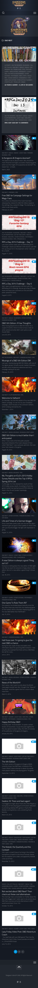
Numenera (17, 318)
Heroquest (22, 71)
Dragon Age (17, 837)
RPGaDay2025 (23, 120)
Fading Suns (17, 69)
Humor (11, 717)
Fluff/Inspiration (10, 118)
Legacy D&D (20, 118)
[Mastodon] (18, 8)
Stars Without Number (24, 80)
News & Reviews (12, 278)
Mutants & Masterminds (16, 73)
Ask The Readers (17, 65)
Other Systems (9, 120)
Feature (28, 69)
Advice (4, 884)
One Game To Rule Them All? (14, 603)
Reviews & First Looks (27, 432)
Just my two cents (19, 235)
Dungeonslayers (7, 886)
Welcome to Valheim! (11, 398)
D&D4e (22, 67)
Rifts (24, 76)
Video (30, 120)
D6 (11, 69)
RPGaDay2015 (21, 239)
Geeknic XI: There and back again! (16, 801)
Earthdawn (26, 837)
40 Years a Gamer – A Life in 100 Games (19, 85)
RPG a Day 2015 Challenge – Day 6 (17, 284)
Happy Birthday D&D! (11, 722)
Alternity (8, 65)
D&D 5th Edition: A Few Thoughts (16, 323)
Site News (5, 518)
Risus (29, 76)
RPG (6, 78)
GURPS (7, 71)
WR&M (23, 82)
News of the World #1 (11, 682)
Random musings (7, 239)
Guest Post (17, 756)
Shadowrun (23, 78)
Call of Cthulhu (12, 884)
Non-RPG (27, 118)
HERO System (14, 71)
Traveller (17, 82)
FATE (23, 69)
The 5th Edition (8, 761)
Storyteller (9, 82)
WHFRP (25, 888)
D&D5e (27, 67)
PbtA (20, 76)
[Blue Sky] (20, 8)
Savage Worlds (13, 78)
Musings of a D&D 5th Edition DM (16, 360)
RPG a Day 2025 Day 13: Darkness (16, 123)
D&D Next (16, 67)
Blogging (26, 65)
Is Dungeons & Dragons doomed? (16, 158)
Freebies (11, 192)
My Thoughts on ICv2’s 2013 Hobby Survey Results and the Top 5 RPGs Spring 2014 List (17, 478)
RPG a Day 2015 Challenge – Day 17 (17, 242)
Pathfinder (14, 76)
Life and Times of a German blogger (17, 521)
